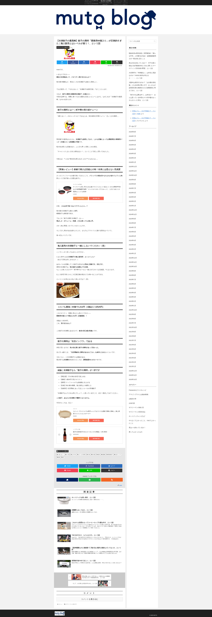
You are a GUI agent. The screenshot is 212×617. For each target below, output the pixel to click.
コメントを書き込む (89, 599)
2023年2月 (132, 301)
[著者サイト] (67, 480)
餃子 (63, 457)
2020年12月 (133, 371)
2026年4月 (132, 149)
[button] (154, 41)
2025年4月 (132, 193)
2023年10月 (133, 266)
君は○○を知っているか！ (137, 427)
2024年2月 (132, 249)
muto (138, 114)
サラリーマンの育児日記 (137, 412)
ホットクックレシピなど (137, 416)
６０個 (67, 454)
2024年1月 (132, 253)
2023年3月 (132, 297)
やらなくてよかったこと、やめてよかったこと (142, 422)
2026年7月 (132, 136)
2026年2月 (132, 158)
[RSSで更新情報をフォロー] (112, 480)
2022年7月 (132, 323)
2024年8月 (132, 223)
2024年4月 (132, 240)
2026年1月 (132, 162)
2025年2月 (132, 201)
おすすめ (74, 454)
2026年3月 (132, 153)
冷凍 (89, 454)
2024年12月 (133, 210)
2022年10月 (133, 310)
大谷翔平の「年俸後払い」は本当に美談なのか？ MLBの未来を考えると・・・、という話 (142, 75)
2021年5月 (132, 349)
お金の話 (132, 403)
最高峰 (103, 454)
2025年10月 (133, 175)
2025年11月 (133, 171)
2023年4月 (132, 292)
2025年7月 (132, 188)
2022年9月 (132, 314)
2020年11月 (133, 375)
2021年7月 (132, 340)
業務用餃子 (110, 454)
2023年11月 (133, 262)
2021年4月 (132, 353)
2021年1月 (132, 366)
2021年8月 (132, 336)
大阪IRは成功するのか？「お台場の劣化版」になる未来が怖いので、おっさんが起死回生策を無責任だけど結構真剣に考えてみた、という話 (142, 86)
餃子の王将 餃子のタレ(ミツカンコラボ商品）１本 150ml (90, 432)
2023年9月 (132, 271)
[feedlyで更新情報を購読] (89, 480)
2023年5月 (132, 288)
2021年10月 (133, 327)
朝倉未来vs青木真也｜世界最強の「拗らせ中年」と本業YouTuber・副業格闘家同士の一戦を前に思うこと (142, 55)
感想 (99, 454)
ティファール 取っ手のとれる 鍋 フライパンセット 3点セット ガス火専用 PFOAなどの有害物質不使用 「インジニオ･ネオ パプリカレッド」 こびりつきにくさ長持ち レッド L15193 (97, 189)
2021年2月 (132, 362)
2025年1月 (132, 206)
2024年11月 (133, 214)
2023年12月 (133, 258)
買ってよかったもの (135, 432)
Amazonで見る (80, 198)
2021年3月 (132, 358)
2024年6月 (132, 232)
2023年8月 (132, 275)
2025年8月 (132, 184)
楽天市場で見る (96, 198)
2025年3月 (132, 197)
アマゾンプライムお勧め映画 (138, 394)
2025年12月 (133, 166)
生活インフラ (118, 454)
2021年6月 (132, 345)
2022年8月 (132, 318)
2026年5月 (132, 145)
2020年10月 (133, 379)
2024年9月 (132, 219)
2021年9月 (132, 332)
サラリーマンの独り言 (63, 451)
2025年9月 (132, 179)
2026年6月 (132, 140)
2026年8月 (132, 132)
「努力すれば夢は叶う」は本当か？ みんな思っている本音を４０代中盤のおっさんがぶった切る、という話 (142, 97)
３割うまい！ (61, 454)
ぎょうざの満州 (81, 454)
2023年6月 (132, 284)
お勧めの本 (132, 399)
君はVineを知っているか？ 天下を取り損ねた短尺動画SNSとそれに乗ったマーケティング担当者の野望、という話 (142, 65)
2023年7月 (132, 279)
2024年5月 (132, 236)
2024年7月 (132, 227)
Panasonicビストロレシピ (137, 390)
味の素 (93, 454)
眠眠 (59, 457)
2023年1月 (132, 305)
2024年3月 (132, 245)
